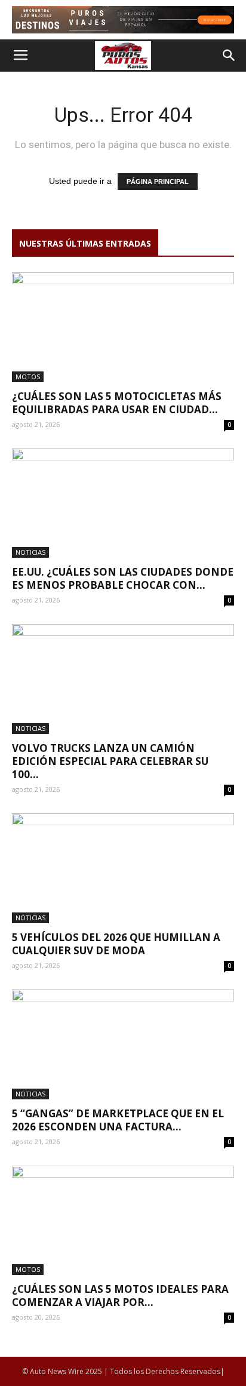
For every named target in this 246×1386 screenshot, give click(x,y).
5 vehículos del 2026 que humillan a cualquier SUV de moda (116, 943)
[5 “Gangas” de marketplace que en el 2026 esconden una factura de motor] (123, 1044)
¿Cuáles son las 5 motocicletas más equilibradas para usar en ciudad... (117, 402)
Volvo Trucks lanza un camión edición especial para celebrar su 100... (110, 761)
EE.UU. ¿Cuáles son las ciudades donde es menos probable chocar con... (122, 578)
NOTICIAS (30, 552)
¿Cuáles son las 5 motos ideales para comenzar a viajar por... (120, 1295)
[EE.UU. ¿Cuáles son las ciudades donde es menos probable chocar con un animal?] (123, 503)
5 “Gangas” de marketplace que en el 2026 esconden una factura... (118, 1120)
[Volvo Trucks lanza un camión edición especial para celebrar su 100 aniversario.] (123, 679)
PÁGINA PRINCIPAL (158, 181)
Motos (28, 376)
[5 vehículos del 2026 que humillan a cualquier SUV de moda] (123, 868)
